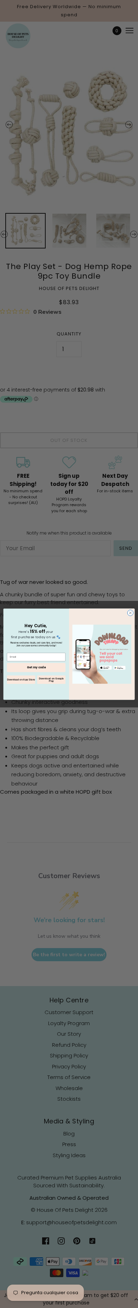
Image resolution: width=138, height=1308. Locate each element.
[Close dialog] (130, 613)
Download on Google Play (51, 679)
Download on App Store (21, 679)
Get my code (36, 667)
